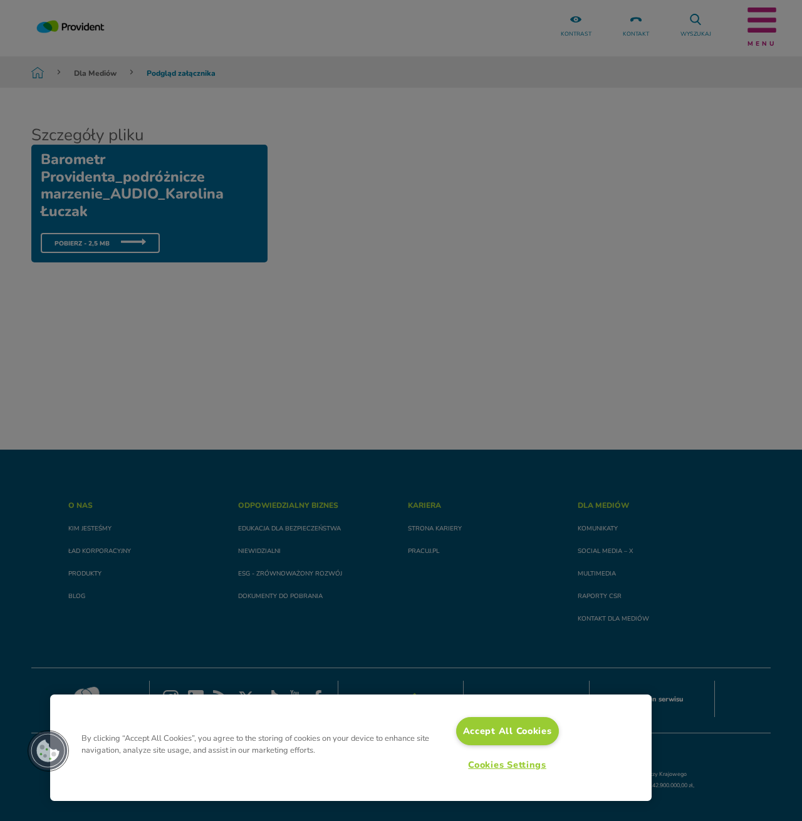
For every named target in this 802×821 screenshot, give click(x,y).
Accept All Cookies (507, 731)
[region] (351, 747)
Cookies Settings (507, 764)
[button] (48, 751)
